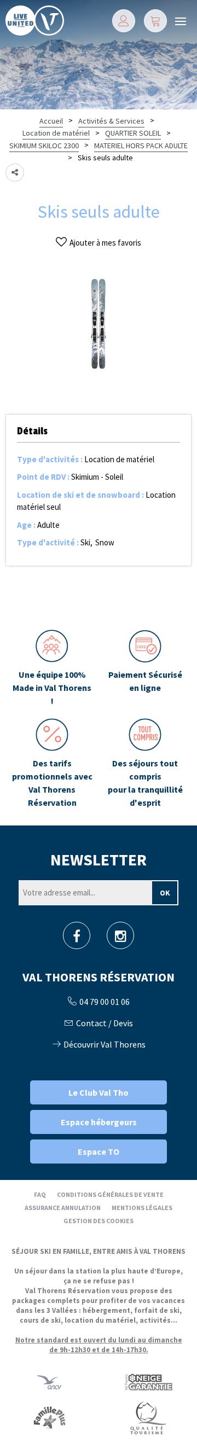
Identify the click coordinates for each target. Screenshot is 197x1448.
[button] (155, 20)
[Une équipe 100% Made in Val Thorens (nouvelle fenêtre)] (52, 668)
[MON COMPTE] (123, 20)
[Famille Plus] (49, 1417)
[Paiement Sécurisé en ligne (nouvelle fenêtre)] (145, 668)
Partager (14, 173)
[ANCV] (49, 1381)
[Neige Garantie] (147, 1381)
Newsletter (98, 859)
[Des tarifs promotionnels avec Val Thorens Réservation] (52, 763)
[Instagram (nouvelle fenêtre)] (120, 939)
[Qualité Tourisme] (148, 1417)
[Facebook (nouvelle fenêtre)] (76, 939)
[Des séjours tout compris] (145, 763)
